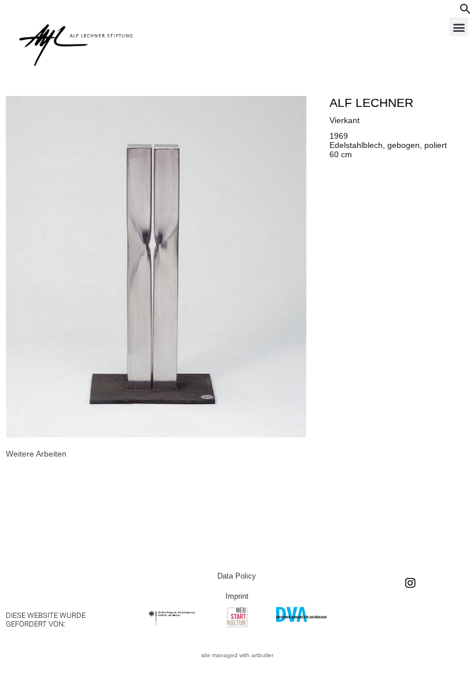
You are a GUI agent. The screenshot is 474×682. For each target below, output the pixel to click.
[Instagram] (410, 583)
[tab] (36, 453)
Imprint (237, 596)
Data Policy (236, 576)
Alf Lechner (371, 102)
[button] (465, 11)
